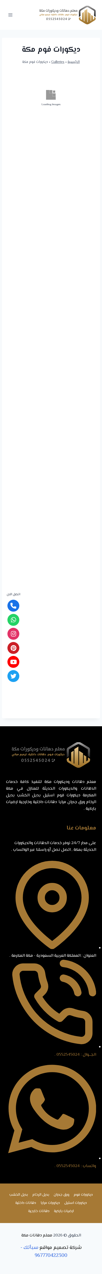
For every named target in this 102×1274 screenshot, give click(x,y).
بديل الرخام (40, 1195)
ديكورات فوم (83, 1195)
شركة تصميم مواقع (61, 1248)
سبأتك (31, 1248)
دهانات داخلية (25, 1203)
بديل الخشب (18, 1195)
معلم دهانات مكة (36, 1235)
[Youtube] (13, 662)
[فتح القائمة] (10, 15)
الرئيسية (74, 62)
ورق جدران (61, 1195)
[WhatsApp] (13, 620)
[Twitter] (13, 676)
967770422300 (51, 1256)
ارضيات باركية (64, 1211)
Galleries (57, 62)
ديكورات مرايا (50, 1203)
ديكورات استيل (75, 1203)
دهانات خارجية (39, 1211)
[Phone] (13, 606)
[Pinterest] (13, 648)
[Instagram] (13, 634)
